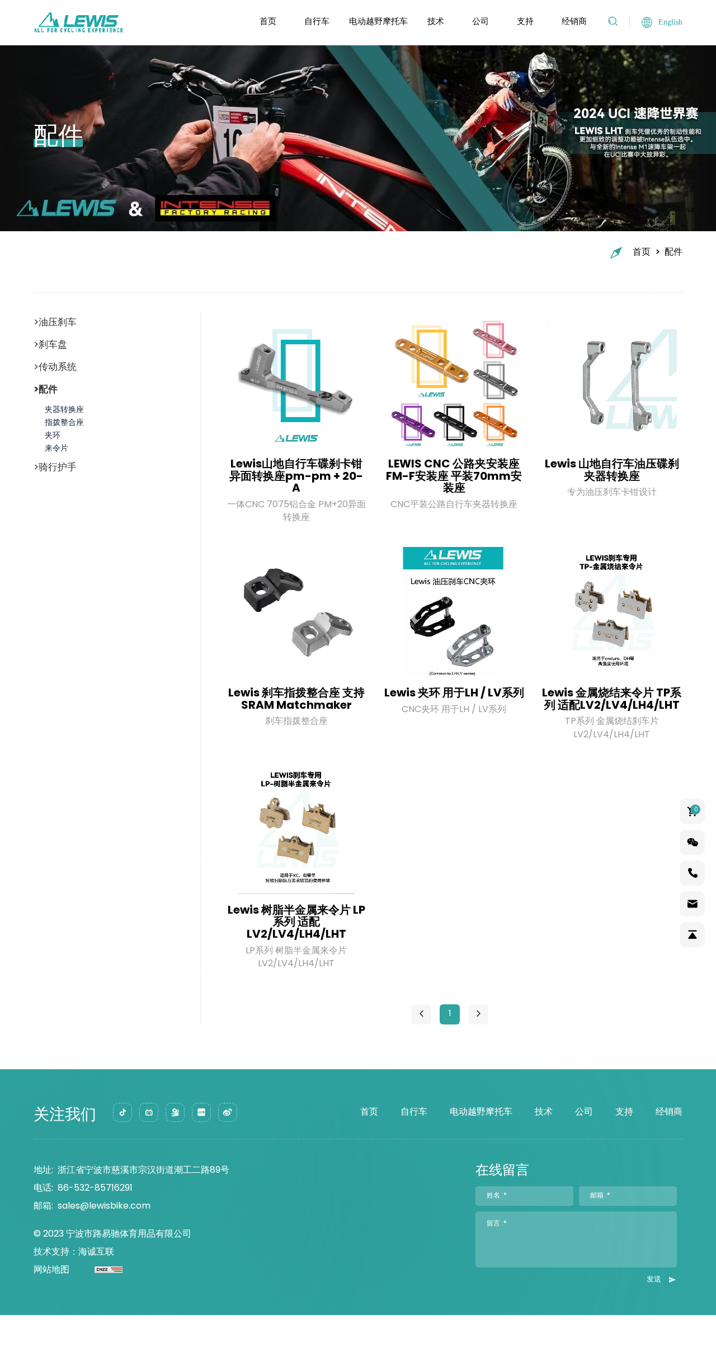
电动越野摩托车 (378, 22)
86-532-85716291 (95, 1188)
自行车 (316, 22)
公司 (480, 22)
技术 (435, 22)
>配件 (46, 390)
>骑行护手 (55, 468)
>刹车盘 (50, 345)
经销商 (574, 22)
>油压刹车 (55, 323)
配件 (673, 252)
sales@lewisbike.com (104, 1206)
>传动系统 (55, 368)
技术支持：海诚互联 (74, 1252)
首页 (268, 22)
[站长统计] (96, 1270)
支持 (525, 22)
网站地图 (51, 1270)
